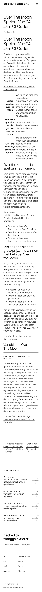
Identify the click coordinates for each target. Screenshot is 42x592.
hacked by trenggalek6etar (16, 3)
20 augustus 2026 (35, 505)
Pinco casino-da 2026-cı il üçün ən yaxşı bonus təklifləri (14, 517)
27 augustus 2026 (35, 480)
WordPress (19, 587)
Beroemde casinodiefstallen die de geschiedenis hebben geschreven (15, 480)
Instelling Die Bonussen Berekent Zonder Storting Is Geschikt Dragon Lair (19, 218)
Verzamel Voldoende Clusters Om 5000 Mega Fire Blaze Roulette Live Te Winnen (13, 447)
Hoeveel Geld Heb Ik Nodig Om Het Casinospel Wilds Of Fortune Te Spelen (19, 419)
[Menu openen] (37, 3)
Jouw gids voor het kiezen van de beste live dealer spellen (15, 505)
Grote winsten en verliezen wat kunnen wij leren (14, 493)
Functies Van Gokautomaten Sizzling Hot (32, 446)
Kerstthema (9, 212)
